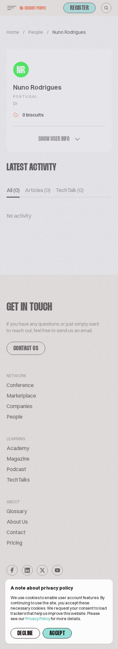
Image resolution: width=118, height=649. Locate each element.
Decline (25, 634)
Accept (57, 634)
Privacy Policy (37, 618)
